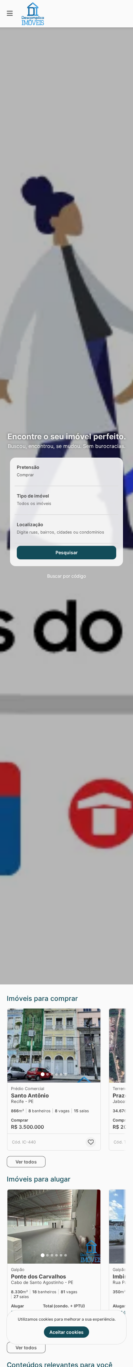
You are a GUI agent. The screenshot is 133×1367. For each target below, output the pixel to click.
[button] (53, 1046)
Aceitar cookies (66, 1332)
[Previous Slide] (14, 1046)
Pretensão (28, 467)
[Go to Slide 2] (47, 1074)
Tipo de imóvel (33, 495)
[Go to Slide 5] (61, 1074)
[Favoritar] (91, 1142)
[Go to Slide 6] (65, 1074)
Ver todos (26, 1161)
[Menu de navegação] (10, 13)
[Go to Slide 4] (56, 1074)
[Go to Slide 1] (43, 1074)
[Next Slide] (93, 1046)
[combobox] (35, 474)
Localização (30, 524)
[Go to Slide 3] (52, 1074)
